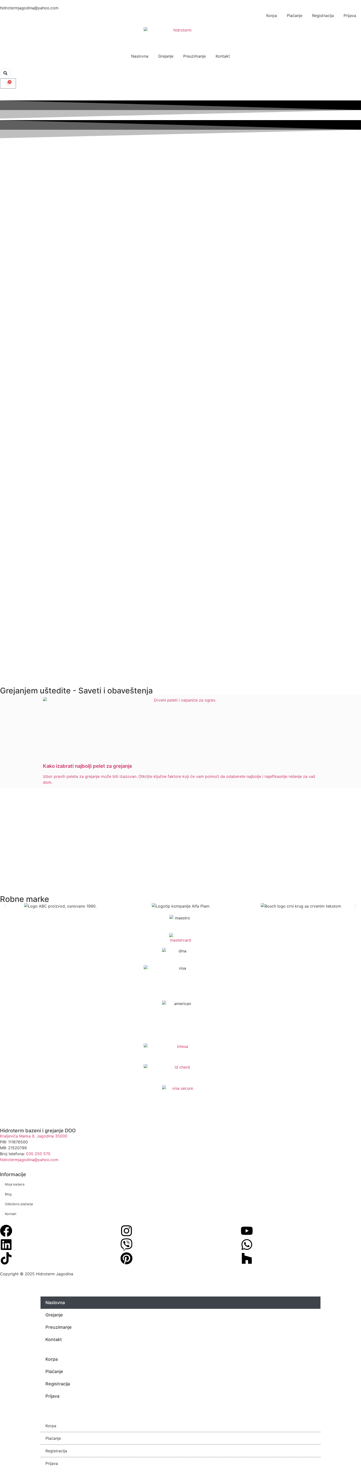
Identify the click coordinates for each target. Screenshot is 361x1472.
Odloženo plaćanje (19, 1204)
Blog (8, 1194)
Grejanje (165, 56)
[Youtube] (247, 1231)
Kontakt (223, 56)
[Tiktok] (6, 1258)
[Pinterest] (126, 1258)
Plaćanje (294, 15)
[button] (5, 906)
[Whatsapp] (247, 1244)
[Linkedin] (6, 1244)
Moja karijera (14, 1184)
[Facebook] (6, 1231)
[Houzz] (247, 1258)
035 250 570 (38, 1153)
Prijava (350, 15)
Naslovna (139, 56)
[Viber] (126, 1244)
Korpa (271, 15)
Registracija (323, 15)
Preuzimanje (194, 56)
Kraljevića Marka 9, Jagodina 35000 (33, 1136)
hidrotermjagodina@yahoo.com (29, 1159)
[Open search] (5, 73)
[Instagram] (126, 1231)
